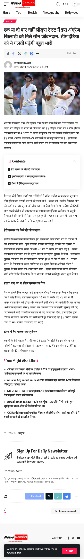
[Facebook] (68, 538)
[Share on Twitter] (19, 53)
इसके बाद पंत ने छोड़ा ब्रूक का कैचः (29, 176)
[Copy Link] (25, 53)
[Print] (31, 53)
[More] (37, 53)
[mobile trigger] (7, 4)
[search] (58, 4)
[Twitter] (72, 538)
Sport (10, 21)
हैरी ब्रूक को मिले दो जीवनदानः (25, 169)
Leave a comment (67, 511)
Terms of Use (14, 552)
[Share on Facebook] (13, 53)
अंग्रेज (21, 433)
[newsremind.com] (23, 4)
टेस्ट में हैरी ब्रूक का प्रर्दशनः (25, 183)
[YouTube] (78, 538)
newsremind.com (22, 62)
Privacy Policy (45, 548)
